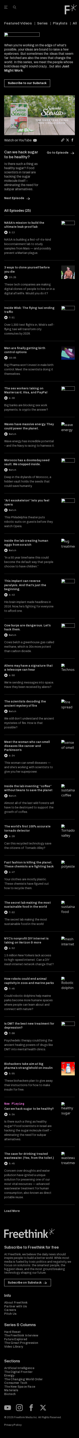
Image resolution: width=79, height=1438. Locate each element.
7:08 (12, 1033)
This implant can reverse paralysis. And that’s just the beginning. (25, 585)
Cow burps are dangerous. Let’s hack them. (27, 627)
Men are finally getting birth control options (24, 350)
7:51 (12, 317)
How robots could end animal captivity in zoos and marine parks (29, 980)
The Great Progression (21, 1342)
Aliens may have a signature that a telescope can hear (28, 667)
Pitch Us (10, 1313)
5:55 (12, 1073)
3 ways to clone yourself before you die (27, 269)
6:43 (12, 594)
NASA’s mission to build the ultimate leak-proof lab (24, 224)
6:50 (12, 675)
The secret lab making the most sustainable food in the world (27, 904)
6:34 (12, 755)
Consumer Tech (15, 1382)
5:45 (12, 1163)
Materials (11, 1390)
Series (42, 23)
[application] (39, 115)
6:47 (12, 872)
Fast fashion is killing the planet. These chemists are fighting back (29, 864)
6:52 (12, 948)
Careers (10, 1310)
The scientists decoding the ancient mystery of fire (25, 703)
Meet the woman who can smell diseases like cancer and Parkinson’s (27, 746)
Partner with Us (15, 1306)
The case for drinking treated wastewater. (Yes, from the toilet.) (29, 1155)
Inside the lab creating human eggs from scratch (26, 542)
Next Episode (14, 198)
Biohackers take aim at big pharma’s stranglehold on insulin (28, 1065)
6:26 (12, 1114)
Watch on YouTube (18, 140)
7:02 (12, 912)
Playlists (60, 23)
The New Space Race (19, 1386)
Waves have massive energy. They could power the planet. (29, 426)
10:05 (12, 357)
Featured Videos (18, 23)
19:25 (12, 277)
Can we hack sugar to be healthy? (29, 1108)
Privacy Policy (12, 1424)
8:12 (12, 232)
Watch (12, 434)
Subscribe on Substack (25, 1282)
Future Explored (15, 1339)
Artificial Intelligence (19, 1368)
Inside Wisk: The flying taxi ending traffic (29, 310)
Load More (12, 1211)
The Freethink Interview (21, 1335)
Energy (9, 1375)
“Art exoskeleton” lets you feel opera (26, 502)
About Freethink (16, 1302)
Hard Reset (12, 1331)
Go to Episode (58, 152)
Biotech (10, 1394)
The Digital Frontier (18, 1372)
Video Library (13, 1346)
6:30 (12, 398)
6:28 (12, 836)
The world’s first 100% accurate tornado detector (27, 828)
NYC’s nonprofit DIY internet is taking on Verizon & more (26, 940)
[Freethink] (71, 9)
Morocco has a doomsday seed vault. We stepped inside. (27, 462)
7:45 (12, 988)
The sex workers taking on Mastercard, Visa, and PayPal (25, 390)
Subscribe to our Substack (27, 83)
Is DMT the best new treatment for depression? (29, 1025)
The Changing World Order (23, 1379)
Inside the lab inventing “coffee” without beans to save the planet (28, 788)
